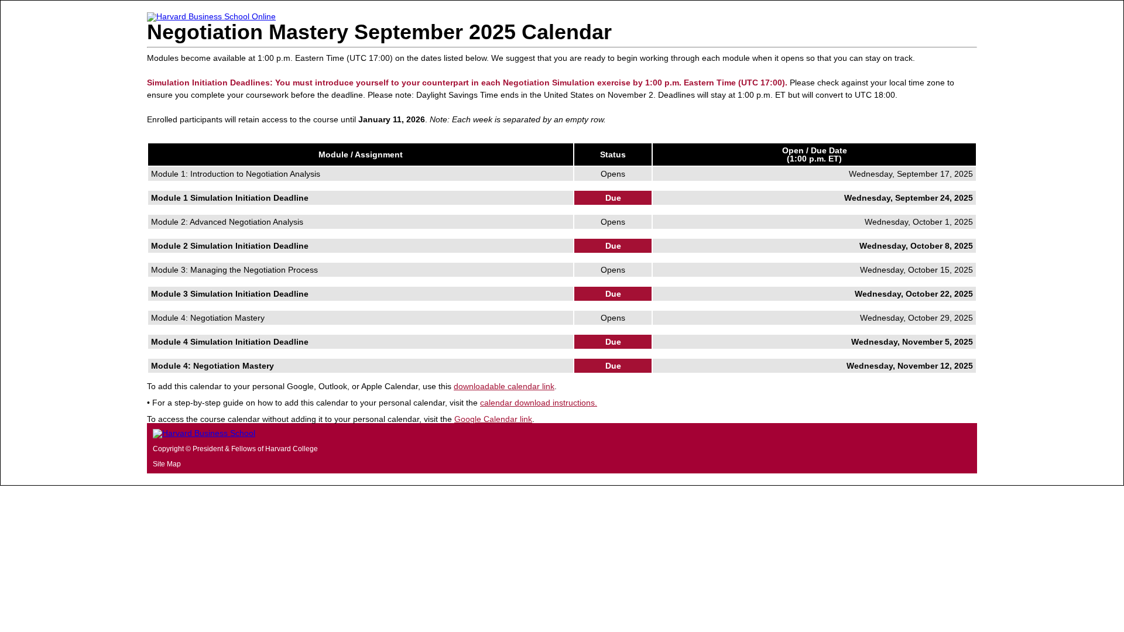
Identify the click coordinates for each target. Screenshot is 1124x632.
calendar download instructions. (538, 402)
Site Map (167, 464)
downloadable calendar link (504, 386)
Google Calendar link (493, 419)
